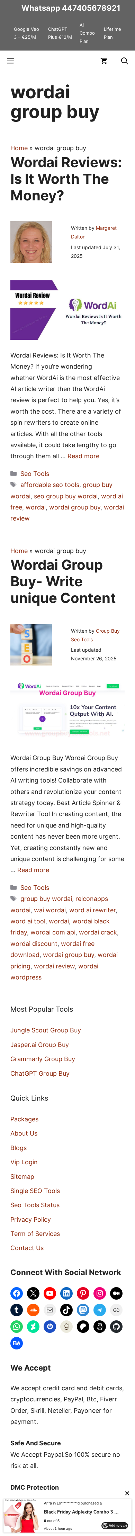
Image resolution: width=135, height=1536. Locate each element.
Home (19, 148)
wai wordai (50, 910)
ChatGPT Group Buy (40, 1073)
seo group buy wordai (66, 496)
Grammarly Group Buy (42, 1059)
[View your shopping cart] (103, 61)
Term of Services (35, 1233)
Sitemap (22, 1176)
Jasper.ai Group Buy (39, 1044)
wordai (36, 507)
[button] (124, 61)
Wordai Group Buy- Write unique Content (63, 581)
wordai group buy (74, 507)
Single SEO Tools (35, 1190)
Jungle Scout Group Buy (45, 1030)
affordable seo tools (49, 484)
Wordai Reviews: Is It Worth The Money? (66, 179)
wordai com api (52, 932)
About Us (23, 1133)
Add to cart (118, 1525)
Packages (24, 1119)
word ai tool (27, 921)
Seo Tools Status (35, 1205)
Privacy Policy (30, 1219)
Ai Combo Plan (87, 33)
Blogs (18, 1147)
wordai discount (33, 943)
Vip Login (24, 1162)
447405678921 (91, 7)
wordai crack (98, 932)
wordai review (54, 966)
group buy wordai (46, 898)
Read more (83, 456)
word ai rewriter (92, 910)
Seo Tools (34, 473)
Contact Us (27, 1248)
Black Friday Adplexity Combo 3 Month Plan (82, 1512)
